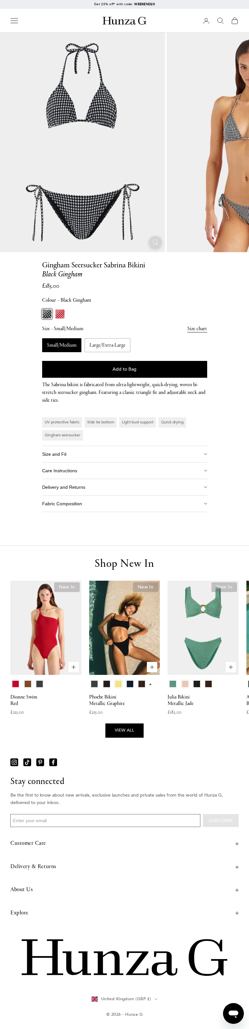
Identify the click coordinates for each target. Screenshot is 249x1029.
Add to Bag (124, 369)
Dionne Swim (23, 700)
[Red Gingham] (60, 314)
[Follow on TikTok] (27, 762)
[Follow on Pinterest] (40, 762)
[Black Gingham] (47, 314)
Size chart (197, 328)
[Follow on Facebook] (53, 762)
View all (124, 730)
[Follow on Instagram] (14, 762)
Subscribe (220, 821)
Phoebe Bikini (107, 700)
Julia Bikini (181, 700)
